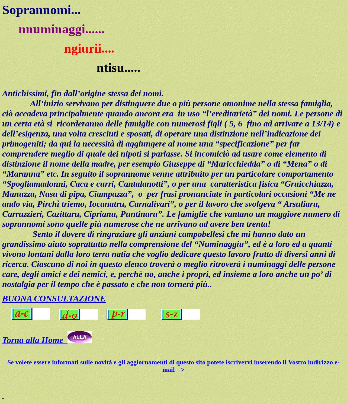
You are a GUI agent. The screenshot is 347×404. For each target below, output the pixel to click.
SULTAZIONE (79, 298)
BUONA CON (27, 298)
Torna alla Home (35, 340)
